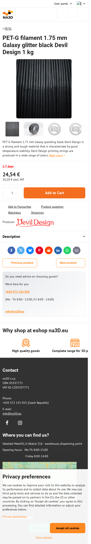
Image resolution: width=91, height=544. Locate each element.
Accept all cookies (67, 528)
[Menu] (83, 14)
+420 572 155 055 (17, 292)
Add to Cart (54, 192)
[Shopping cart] (72, 14)
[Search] (62, 14)
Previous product (22, 263)
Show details (44, 538)
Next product (68, 263)
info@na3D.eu (14, 311)
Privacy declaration (15, 517)
